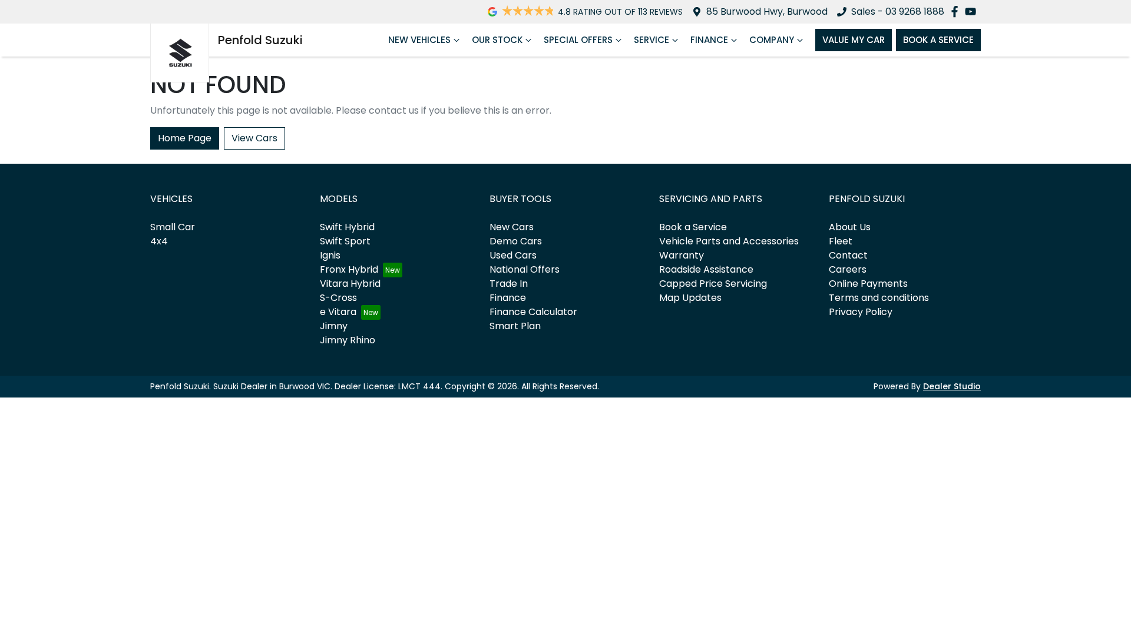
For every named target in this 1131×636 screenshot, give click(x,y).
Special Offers (578, 40)
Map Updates (690, 297)
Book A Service (938, 40)
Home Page (184, 138)
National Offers (525, 269)
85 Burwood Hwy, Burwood (767, 11)
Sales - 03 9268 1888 (897, 11)
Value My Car (853, 40)
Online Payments (868, 283)
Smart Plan (515, 326)
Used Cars (513, 255)
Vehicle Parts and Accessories (729, 241)
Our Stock (497, 40)
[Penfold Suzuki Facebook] (957, 11)
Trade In (509, 283)
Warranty (681, 255)
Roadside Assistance (706, 269)
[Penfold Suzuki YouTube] (973, 11)
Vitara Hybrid (350, 283)
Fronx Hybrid (349, 269)
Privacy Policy (860, 312)
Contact (848, 255)
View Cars (254, 138)
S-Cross (338, 297)
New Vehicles (419, 40)
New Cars (512, 227)
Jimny (334, 326)
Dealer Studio (952, 386)
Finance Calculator (533, 312)
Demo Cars (516, 241)
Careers (848, 269)
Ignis (330, 255)
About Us (850, 227)
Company (771, 40)
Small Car (172, 227)
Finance (709, 40)
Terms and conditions (879, 297)
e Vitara (338, 312)
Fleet (840, 241)
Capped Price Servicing (713, 283)
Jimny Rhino (347, 340)
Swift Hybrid (347, 227)
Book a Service (693, 227)
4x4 (159, 241)
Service (651, 40)
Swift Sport (345, 241)
